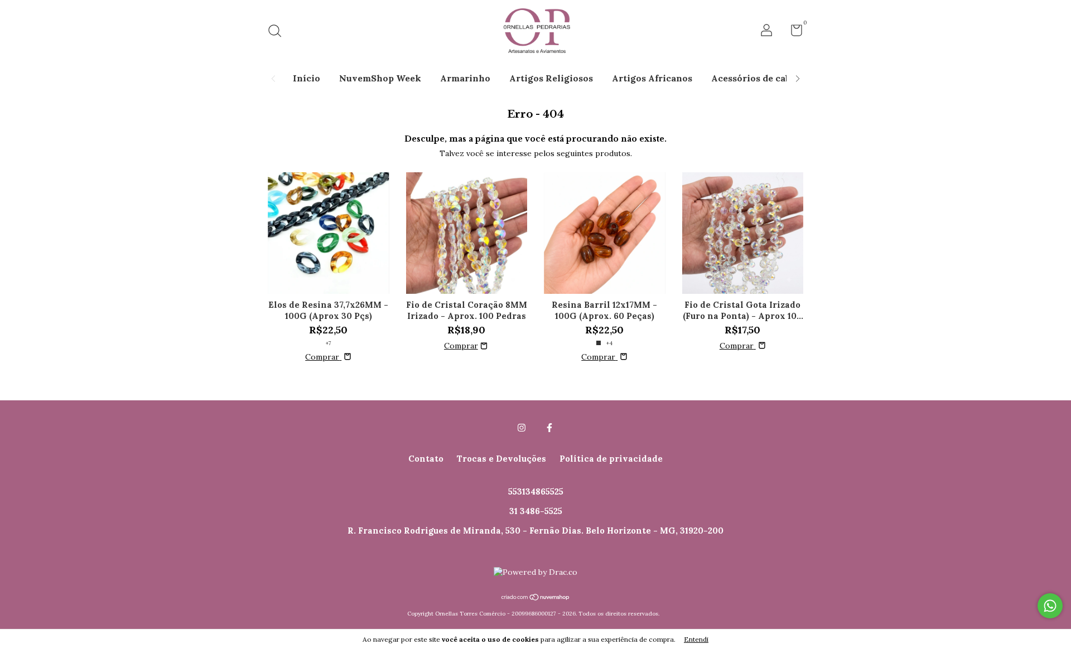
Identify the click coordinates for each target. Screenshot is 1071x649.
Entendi (696, 639)
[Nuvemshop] (536, 598)
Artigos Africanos (652, 78)
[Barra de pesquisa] (279, 32)
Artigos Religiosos (551, 78)
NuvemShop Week (380, 78)
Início (306, 78)
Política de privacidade (611, 458)
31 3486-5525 (535, 511)
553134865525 (535, 491)
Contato (425, 458)
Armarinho (465, 78)
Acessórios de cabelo (757, 78)
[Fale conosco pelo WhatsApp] (1050, 605)
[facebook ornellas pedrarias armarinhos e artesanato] (549, 427)
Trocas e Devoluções (501, 458)
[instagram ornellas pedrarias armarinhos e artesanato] (521, 427)
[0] (792, 32)
